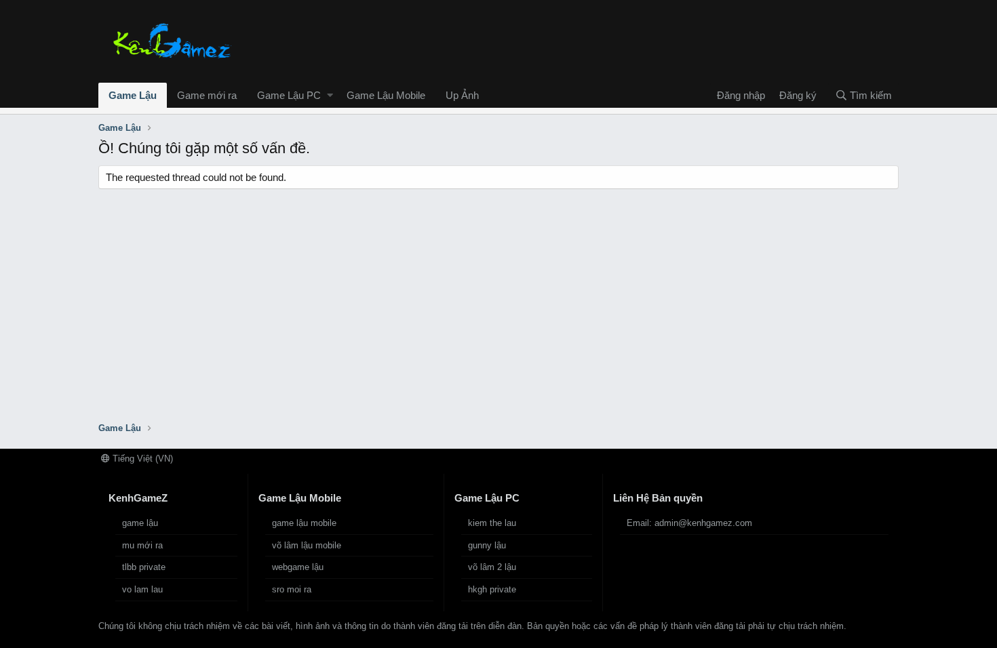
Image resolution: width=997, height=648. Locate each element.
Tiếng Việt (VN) (141, 458)
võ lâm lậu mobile (306, 545)
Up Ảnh (462, 95)
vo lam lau (142, 589)
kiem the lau (492, 523)
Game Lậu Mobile (386, 95)
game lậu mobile (304, 523)
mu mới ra (142, 545)
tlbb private (143, 567)
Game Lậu (133, 95)
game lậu (140, 523)
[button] (330, 95)
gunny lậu (487, 545)
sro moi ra (291, 589)
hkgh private (492, 589)
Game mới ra (207, 95)
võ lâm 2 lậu (492, 567)
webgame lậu (298, 567)
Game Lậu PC (289, 95)
